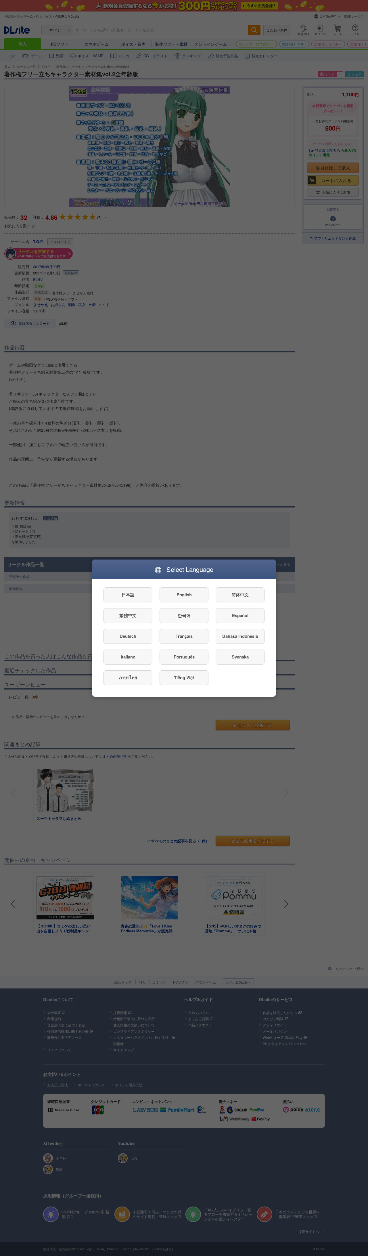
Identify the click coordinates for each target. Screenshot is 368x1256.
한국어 (184, 615)
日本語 (128, 594)
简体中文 (240, 594)
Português (184, 657)
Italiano (128, 657)
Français (184, 636)
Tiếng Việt (184, 677)
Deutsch (128, 636)
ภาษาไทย (128, 677)
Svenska (240, 657)
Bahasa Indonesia (240, 636)
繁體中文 (128, 615)
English (184, 594)
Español (240, 615)
